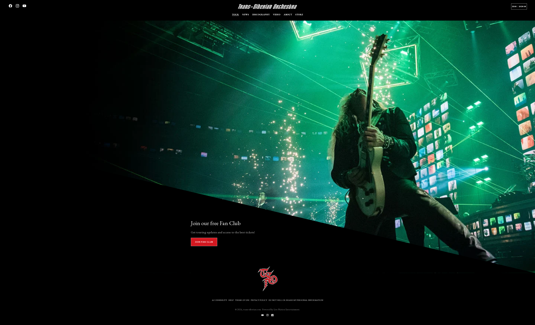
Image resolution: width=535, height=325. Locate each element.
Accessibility (219, 300)
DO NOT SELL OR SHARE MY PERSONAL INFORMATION (296, 300)
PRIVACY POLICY (259, 300)
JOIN (514, 6)
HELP (231, 300)
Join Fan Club (204, 242)
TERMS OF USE (242, 300)
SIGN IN (522, 6)
